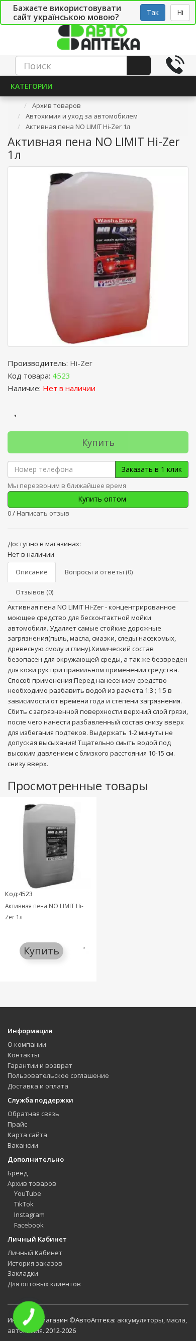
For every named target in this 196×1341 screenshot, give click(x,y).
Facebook (28, 1225)
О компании (27, 1044)
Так (153, 12)
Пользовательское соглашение (58, 1075)
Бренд (18, 1172)
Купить (98, 442)
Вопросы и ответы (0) (99, 571)
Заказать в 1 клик (152, 469)
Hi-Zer (81, 363)
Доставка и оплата (38, 1085)
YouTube (27, 1193)
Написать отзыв (43, 513)
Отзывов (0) (34, 591)
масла (175, 1319)
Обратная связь (33, 1113)
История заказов (35, 1263)
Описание (32, 571)
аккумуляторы (140, 1319)
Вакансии (23, 1145)
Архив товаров (32, 1183)
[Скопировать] (78, 375)
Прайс (17, 1124)
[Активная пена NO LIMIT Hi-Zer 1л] (98, 256)
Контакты (23, 1054)
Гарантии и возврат (40, 1065)
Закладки (23, 1273)
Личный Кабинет (35, 1252)
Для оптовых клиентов (44, 1283)
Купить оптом (101, 499)
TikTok (23, 1203)
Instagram (29, 1214)
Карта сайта (27, 1134)
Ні (180, 12)
